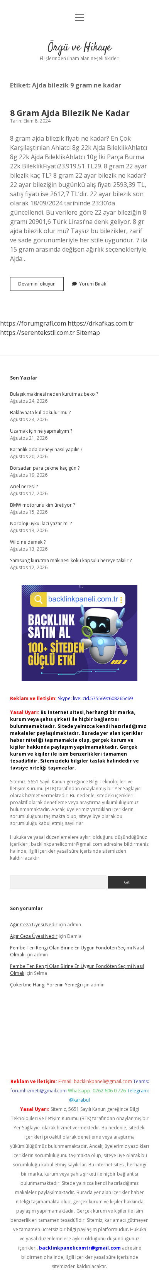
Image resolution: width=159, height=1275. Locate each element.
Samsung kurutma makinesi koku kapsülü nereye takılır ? (71, 560)
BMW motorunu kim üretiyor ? (42, 505)
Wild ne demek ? (28, 542)
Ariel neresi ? (24, 486)
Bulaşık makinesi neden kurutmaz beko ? (54, 394)
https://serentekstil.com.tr (37, 332)
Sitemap (88, 332)
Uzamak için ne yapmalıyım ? (41, 431)
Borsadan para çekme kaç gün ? (45, 468)
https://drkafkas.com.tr (101, 323)
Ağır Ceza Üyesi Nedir (34, 924)
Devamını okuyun (41, 285)
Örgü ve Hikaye (79, 47)
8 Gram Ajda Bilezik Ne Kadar (70, 113)
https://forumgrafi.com (33, 323)
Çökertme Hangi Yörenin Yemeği (45, 984)
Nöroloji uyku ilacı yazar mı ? (41, 523)
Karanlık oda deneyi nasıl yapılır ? (46, 449)
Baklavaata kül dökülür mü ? (40, 412)
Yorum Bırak (92, 284)
